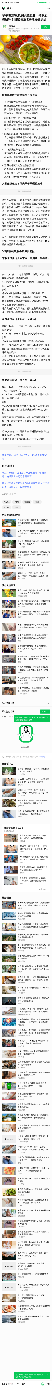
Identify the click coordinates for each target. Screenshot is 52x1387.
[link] (17, 1383)
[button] (8, 1383)
